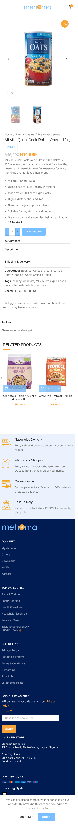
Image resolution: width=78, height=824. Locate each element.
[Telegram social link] (34, 290)
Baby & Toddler (11, 594)
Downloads (8, 560)
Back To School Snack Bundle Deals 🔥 (15, 628)
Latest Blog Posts (12, 682)
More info (27, 817)
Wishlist (6, 573)
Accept (47, 817)
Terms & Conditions (13, 663)
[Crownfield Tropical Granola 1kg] (56, 371)
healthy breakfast (23, 281)
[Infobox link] (38, 445)
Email (7, 711)
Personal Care (10, 620)
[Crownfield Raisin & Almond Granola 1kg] (20, 371)
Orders (6, 554)
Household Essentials (14, 613)
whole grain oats (36, 285)
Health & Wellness (12, 607)
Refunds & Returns (13, 656)
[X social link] (20, 290)
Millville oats (43, 281)
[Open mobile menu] (5, 7)
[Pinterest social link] (25, 290)
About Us (7, 676)
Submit (8, 728)
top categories (13, 587)
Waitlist (6, 567)
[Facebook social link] (15, 290)
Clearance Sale (53, 270)
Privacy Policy (10, 650)
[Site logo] (37, 6)
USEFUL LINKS (11, 644)
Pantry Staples (25, 134)
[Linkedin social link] (29, 290)
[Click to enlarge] (12, 93)
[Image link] (20, 781)
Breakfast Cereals (49, 134)
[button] (8, 59)
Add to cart (34, 231)
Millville (11, 146)
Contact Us (8, 669)
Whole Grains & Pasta (37, 274)
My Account (9, 548)
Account (8, 541)
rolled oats (18, 285)
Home (8, 134)
